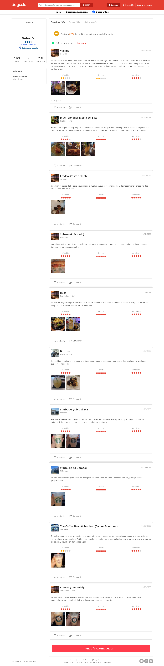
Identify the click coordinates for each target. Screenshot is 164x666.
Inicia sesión (128, 5)
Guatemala (32, 661)
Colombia (14, 661)
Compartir (77, 107)
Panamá (114, 5)
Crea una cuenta (144, 5)
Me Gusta (60, 107)
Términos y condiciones (103, 662)
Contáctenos (71, 660)
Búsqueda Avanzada (77, 11)
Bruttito (65, 351)
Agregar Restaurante (71, 662)
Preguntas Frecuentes (101, 660)
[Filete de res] (58, 324)
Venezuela (23, 661)
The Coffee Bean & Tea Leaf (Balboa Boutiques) (89, 526)
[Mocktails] (58, 382)
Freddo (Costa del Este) (74, 176)
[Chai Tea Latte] (73, 440)
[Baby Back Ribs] (73, 382)
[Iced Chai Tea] (58, 618)
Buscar (86, 4)
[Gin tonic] (58, 87)
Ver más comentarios (99, 648)
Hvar (63, 292)
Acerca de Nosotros (85, 660)
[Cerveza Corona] (73, 324)
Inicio (59, 11)
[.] (58, 265)
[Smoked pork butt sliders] (73, 149)
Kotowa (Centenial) (72, 587)
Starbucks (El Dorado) (73, 468)
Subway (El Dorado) (72, 234)
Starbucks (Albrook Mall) (75, 409)
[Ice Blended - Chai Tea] (58, 560)
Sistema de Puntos (87, 662)
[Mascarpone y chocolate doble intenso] (58, 207)
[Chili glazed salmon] (58, 149)
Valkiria (65, 50)
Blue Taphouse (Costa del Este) (79, 117)
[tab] (57, 22)
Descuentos (101, 11)
